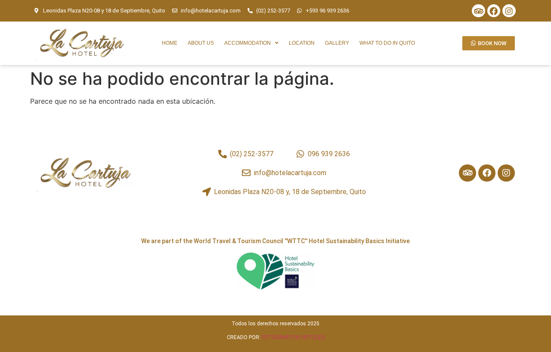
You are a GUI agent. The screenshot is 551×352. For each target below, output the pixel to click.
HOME (169, 43)
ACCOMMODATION (247, 43)
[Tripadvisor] (478, 10)
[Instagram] (508, 10)
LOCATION (302, 43)
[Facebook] (493, 10)
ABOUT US (201, 43)
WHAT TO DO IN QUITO (387, 43)
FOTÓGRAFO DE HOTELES (293, 337)
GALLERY (337, 43)
